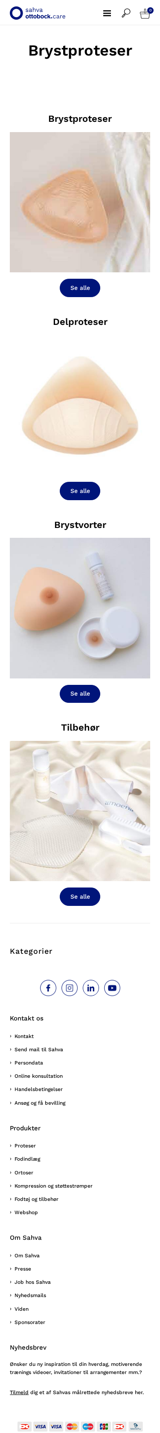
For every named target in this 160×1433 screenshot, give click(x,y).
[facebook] (48, 988)
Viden (22, 1309)
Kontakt (24, 1036)
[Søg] (131, 9)
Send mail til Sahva (39, 1050)
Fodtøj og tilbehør (36, 1199)
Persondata (29, 1063)
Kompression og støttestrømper (54, 1186)
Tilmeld (19, 1392)
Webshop (26, 1212)
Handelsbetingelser (39, 1089)
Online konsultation (39, 1076)
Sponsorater (30, 1322)
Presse (23, 1269)
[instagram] (69, 988)
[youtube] (112, 988)
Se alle (80, 287)
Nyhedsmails (30, 1295)
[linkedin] (91, 988)
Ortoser (24, 1173)
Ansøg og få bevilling (40, 1103)
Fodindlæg (27, 1159)
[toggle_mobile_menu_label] (112, 8)
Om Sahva (27, 1256)
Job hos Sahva (33, 1282)
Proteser (25, 1146)
